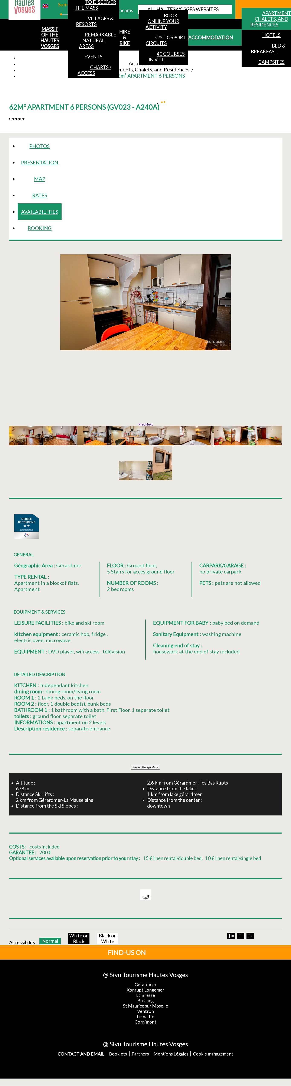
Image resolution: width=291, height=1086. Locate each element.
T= (231, 936)
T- (240, 936)
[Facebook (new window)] (162, 952)
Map (39, 179)
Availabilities (39, 212)
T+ (250, 936)
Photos (39, 146)
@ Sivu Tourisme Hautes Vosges (145, 974)
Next (149, 424)
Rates (39, 195)
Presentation (39, 162)
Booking (40, 228)
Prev (141, 424)
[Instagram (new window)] (176, 952)
